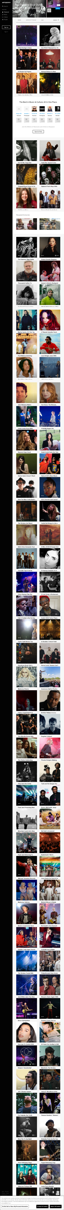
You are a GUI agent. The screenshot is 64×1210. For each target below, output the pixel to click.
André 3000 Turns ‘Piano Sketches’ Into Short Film (49, 619)
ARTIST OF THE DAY (31, 20)
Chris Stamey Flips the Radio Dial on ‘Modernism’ (26, 595)
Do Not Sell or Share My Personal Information (15, 1206)
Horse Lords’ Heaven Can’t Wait (49, 666)
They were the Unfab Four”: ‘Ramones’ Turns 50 (26, 785)
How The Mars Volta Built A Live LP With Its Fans (26, 500)
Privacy (3, 1193)
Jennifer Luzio (28, 113)
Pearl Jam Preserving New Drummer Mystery (26, 808)
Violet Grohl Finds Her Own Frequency (49, 453)
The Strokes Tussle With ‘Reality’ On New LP (25, 974)
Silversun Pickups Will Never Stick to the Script (26, 1187)
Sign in (6, 31)
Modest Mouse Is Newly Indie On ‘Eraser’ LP (48, 903)
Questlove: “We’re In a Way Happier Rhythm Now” (27, 8)
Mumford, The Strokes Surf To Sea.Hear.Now (48, 1069)
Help (3, 1191)
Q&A (42, 20)
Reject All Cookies (56, 1206)
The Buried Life (44, 113)
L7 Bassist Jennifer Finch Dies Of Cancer (49, 333)
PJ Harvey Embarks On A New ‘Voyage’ (49, 572)
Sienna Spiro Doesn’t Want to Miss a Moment (26, 477)
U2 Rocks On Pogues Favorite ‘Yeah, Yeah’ (24, 73)
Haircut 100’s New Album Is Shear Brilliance (49, 477)
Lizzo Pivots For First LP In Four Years (49, 879)
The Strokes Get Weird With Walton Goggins (25, 524)
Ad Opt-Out (4, 1194)
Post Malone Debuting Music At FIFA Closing (25, 357)
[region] (32, 1203)
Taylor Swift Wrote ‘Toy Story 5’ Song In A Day (25, 643)
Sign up (6, 27)
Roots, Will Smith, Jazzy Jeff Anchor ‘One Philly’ (48, 808)
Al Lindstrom (58, 113)
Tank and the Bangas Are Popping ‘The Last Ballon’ (49, 785)
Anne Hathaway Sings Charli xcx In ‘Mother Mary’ (26, 1164)
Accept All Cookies (42, 1206)
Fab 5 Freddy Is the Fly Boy (26, 618)
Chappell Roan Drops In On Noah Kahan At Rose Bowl (26, 187)
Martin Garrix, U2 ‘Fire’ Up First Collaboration (26, 333)
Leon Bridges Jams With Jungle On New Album (48, 357)
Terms (7, 1193)
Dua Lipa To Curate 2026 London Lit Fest (26, 1045)
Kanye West (19, 113)
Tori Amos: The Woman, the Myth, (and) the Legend (49, 406)
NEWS (19, 20)
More (56, 20)
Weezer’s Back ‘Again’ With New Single (49, 998)
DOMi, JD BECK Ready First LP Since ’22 (49, 548)
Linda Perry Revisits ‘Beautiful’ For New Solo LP (49, 1187)
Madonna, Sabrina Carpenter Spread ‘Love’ (25, 903)
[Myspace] (6, 2)
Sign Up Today (38, 131)
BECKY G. (50, 113)
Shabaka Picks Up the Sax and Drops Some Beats (49, 1140)
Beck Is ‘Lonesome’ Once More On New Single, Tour (26, 927)
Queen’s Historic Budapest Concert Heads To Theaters (50, 284)
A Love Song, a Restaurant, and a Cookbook (49, 595)
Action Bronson (36, 113)
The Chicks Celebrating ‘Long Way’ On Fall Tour (25, 761)
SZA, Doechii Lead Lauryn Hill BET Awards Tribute (49, 500)
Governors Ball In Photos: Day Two (49, 690)
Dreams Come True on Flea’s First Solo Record (48, 1021)
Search (57, 8)
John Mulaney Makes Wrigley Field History (24, 406)
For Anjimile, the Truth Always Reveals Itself (25, 1116)
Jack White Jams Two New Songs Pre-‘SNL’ (26, 998)
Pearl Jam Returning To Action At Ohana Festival (25, 856)
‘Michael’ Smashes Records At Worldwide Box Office (26, 879)
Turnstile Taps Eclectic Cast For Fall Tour (25, 572)
